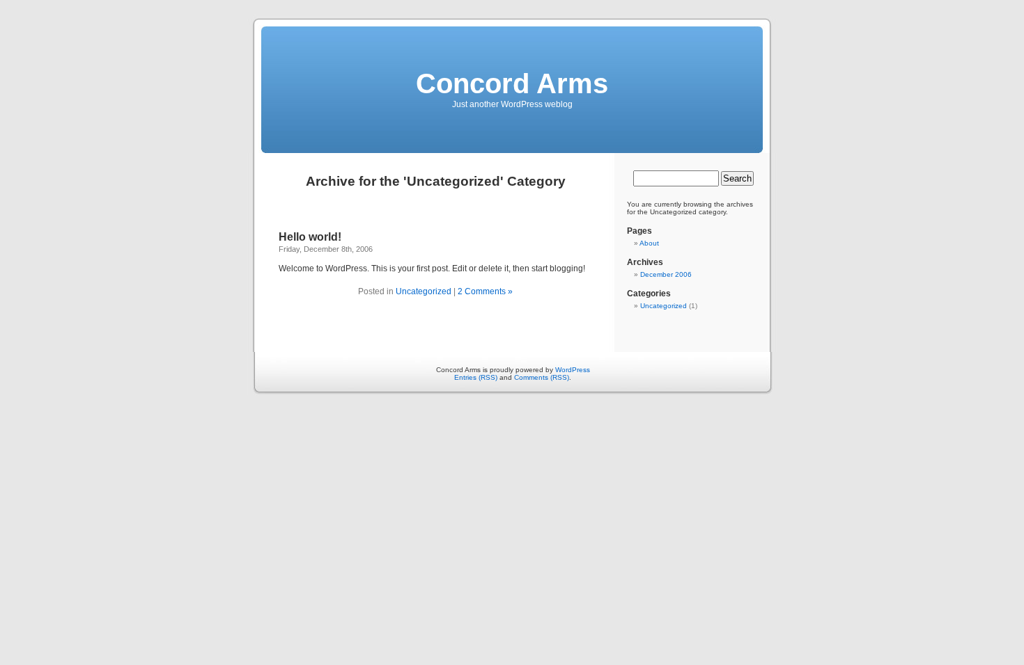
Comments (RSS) (541, 377)
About (649, 243)
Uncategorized (423, 291)
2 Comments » (485, 291)
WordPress (572, 370)
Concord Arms (512, 83)
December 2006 (666, 274)
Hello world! (310, 237)
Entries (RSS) (475, 377)
